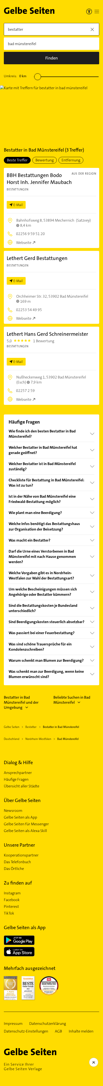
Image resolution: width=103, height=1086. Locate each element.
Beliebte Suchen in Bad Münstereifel (71, 700)
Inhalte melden (81, 1031)
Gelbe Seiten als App (20, 817)
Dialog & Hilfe (18, 762)
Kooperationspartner (21, 855)
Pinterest (11, 906)
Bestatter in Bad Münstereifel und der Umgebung (21, 702)
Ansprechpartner (18, 772)
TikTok (9, 913)
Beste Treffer (17, 160)
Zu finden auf (18, 883)
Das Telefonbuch (17, 862)
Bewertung (44, 160)
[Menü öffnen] (96, 11)
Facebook (12, 899)
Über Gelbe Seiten (22, 800)
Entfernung (71, 160)
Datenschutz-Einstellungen (26, 1031)
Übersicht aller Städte (21, 786)
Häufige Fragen (16, 779)
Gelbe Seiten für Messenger (26, 824)
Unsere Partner (19, 845)
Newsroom (13, 810)
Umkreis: (15, 76)
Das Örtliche (14, 868)
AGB (58, 1031)
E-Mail (18, 205)
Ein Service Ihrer (23, 1066)
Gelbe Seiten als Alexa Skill (25, 830)
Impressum (13, 1023)
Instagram (12, 893)
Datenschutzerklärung (47, 1023)
